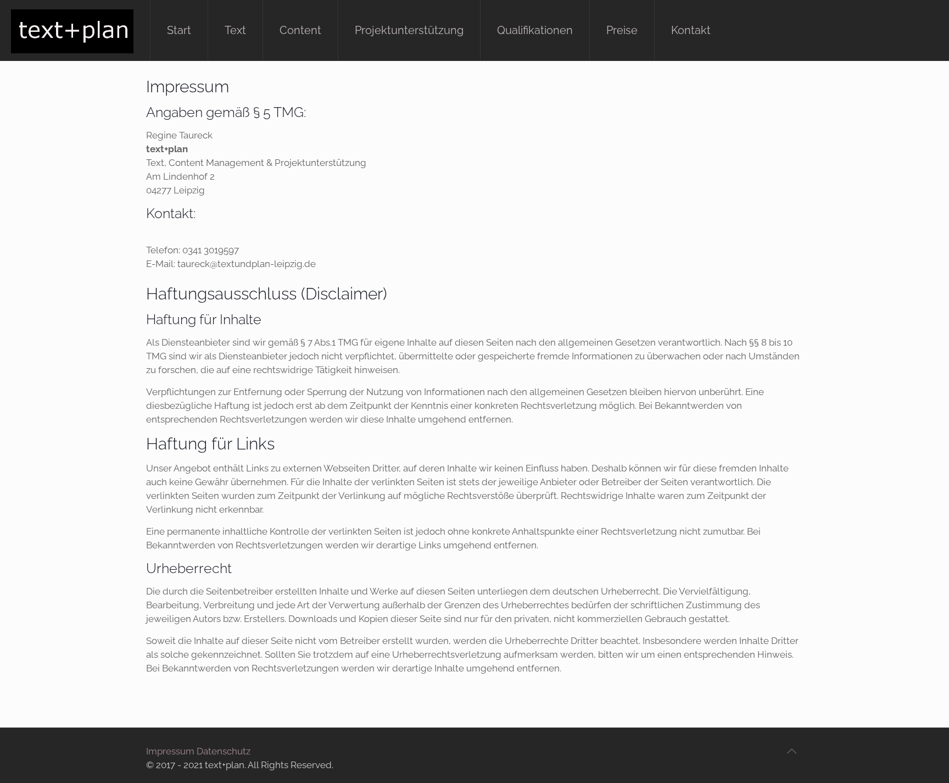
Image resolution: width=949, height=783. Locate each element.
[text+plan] (72, 30)
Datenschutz (223, 751)
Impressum (170, 751)
